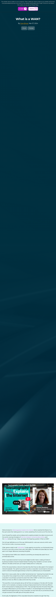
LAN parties (21, 547)
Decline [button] (32, 8)
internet (23, 537)
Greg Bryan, (24, 23)
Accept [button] (21, 8)
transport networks (31, 537)
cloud (6, 539)
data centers (41, 537)
